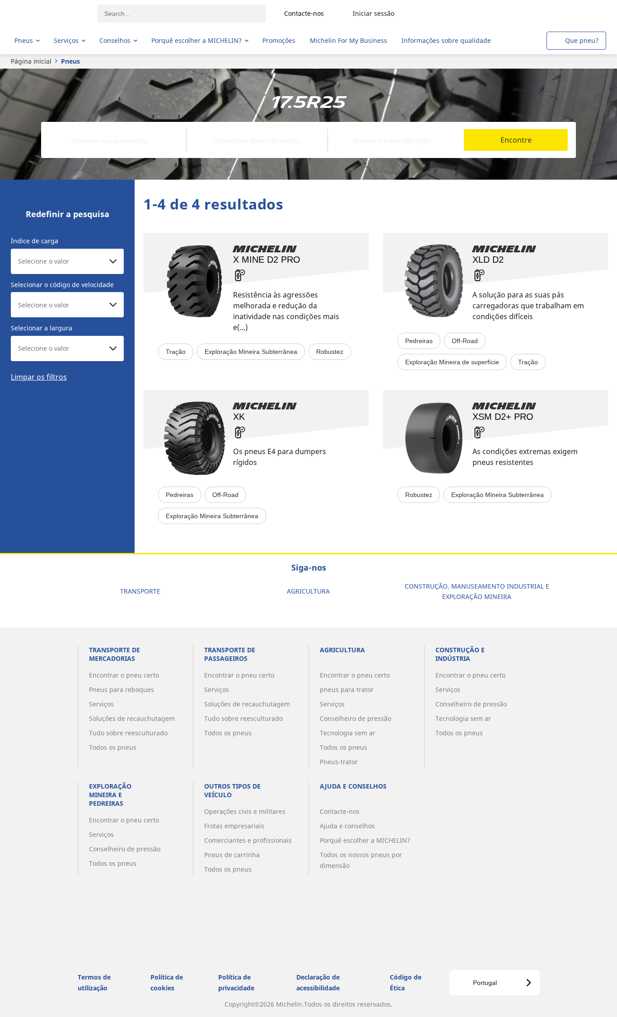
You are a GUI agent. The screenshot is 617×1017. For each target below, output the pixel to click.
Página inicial (31, 61)
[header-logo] (49, 13)
